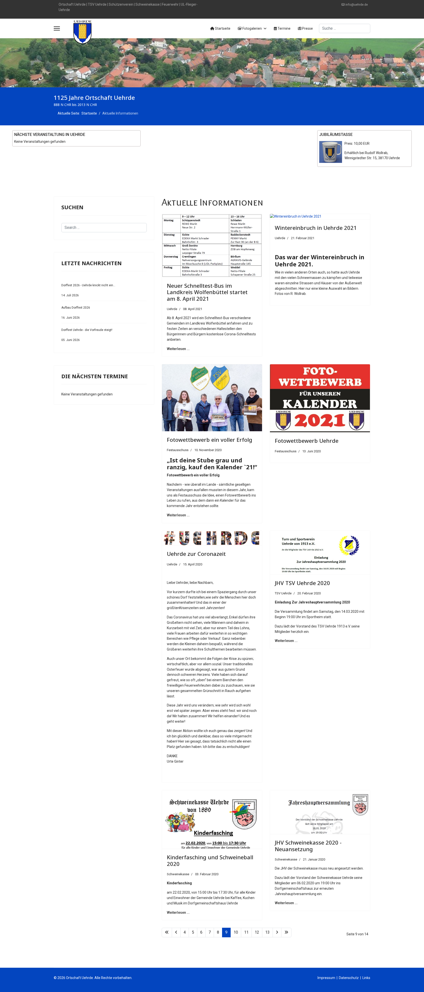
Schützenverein (121, 4)
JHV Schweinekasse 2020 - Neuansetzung (308, 845)
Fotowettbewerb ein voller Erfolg (209, 439)
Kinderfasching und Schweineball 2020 (210, 860)
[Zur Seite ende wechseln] (286, 932)
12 (257, 932)
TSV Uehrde (97, 4)
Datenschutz (349, 978)
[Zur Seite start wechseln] (167, 932)
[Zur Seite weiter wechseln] (277, 932)
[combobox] (344, 28)
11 (246, 932)
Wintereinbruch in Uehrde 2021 (316, 227)
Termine (284, 28)
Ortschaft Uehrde (72, 4)
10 (236, 932)
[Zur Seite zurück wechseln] (176, 932)
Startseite (222, 28)
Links (366, 978)
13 (267, 932)
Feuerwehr (170, 4)
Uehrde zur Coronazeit (196, 553)
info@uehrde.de (356, 4)
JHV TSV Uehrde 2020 (302, 583)
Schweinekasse (147, 4)
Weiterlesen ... (178, 349)
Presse (307, 28)
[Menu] (57, 28)
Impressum (326, 978)
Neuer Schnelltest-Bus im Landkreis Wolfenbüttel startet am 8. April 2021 (207, 292)
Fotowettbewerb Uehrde (306, 440)
